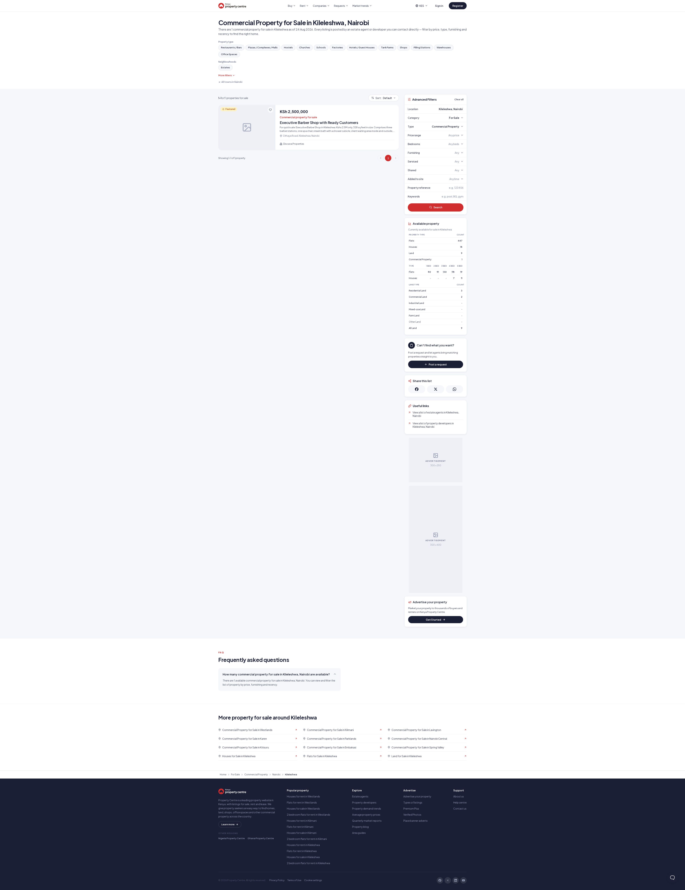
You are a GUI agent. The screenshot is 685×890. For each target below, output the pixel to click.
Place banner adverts (415, 820)
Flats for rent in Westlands (302, 802)
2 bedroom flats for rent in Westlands (308, 814)
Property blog (360, 826)
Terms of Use (294, 880)
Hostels (288, 47)
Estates (225, 67)
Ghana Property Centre (261, 838)
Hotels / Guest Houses (362, 47)
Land (411, 253)
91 (438, 272)
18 (461, 247)
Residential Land (417, 290)
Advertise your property (417, 796)
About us (458, 796)
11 (461, 278)
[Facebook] (440, 880)
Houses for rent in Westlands (303, 796)
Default (384, 98)
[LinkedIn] (455, 880)
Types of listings (412, 802)
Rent (302, 5)
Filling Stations (422, 47)
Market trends (360, 5)
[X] (448, 880)
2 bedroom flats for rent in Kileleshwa (308, 863)
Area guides (359, 832)
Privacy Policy (277, 880)
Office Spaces (229, 54)
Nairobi (276, 774)
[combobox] (444, 109)
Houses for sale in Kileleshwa (303, 857)
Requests (339, 5)
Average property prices (366, 814)
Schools (321, 47)
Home (223, 774)
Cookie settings (313, 880)
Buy (290, 5)
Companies (319, 5)
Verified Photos (412, 814)
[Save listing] (270, 110)
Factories (337, 47)
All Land (413, 328)
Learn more (228, 824)
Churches (304, 47)
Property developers (364, 802)
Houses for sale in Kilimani (301, 832)
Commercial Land (418, 297)
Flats (411, 240)
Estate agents (360, 796)
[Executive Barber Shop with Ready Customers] (308, 127)
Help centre (460, 802)
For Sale (235, 774)
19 (461, 272)
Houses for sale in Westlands (303, 808)
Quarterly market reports (367, 820)
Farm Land (414, 315)
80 (429, 272)
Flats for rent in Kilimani (300, 826)
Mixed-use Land (417, 309)
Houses (413, 247)
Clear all (458, 99)
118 (453, 272)
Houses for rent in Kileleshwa (303, 844)
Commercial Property (420, 259)
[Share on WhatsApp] (454, 389)
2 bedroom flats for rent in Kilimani (307, 838)
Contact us (459, 808)
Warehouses (444, 47)
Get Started (433, 619)
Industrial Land (416, 303)
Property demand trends (366, 808)
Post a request (438, 364)
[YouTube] (463, 880)
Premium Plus (411, 808)
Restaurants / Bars (231, 47)
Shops (403, 47)
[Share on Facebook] (416, 389)
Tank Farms (387, 47)
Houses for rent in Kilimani (302, 820)
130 (445, 272)
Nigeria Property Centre (231, 838)
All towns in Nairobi (231, 81)
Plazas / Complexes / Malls (263, 47)
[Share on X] (435, 389)
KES (421, 5)
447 (460, 240)
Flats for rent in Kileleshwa (302, 851)
